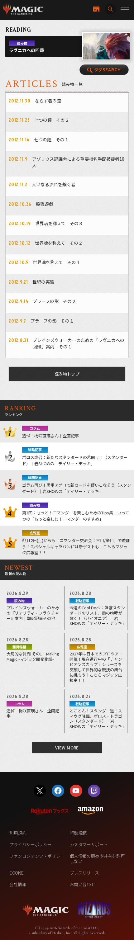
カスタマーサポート (89, 844)
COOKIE (16, 873)
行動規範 (78, 833)
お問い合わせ (82, 884)
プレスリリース (84, 873)
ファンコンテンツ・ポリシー (37, 856)
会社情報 (17, 884)
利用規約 (17, 833)
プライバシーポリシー (30, 844)
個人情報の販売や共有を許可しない (97, 858)
